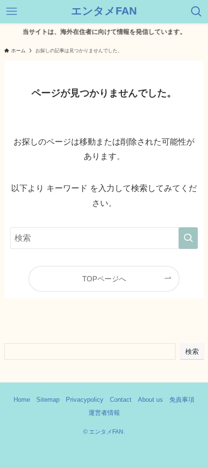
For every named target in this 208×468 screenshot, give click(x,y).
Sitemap (47, 399)
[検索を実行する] (188, 238)
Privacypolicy (85, 399)
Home (22, 399)
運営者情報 (104, 412)
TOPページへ (104, 279)
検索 (192, 351)
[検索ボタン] (196, 11)
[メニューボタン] (11, 11)
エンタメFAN (104, 11)
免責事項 (181, 399)
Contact (121, 399)
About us (150, 399)
